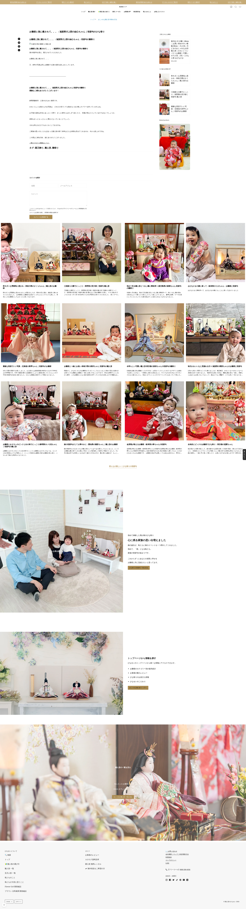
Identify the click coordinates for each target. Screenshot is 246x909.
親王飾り (39, 147)
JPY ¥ (17, 901)
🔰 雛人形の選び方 (12, 864)
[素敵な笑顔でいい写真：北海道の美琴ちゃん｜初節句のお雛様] (30, 332)
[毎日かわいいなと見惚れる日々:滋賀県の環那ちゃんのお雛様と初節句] (215, 332)
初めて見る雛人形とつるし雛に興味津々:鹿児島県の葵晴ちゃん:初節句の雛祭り (154, 287)
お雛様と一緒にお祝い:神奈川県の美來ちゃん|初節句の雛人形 (88, 366)
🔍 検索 (8, 855)
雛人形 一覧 (9, 868)
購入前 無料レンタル (93, 864)
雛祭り (55, 147)
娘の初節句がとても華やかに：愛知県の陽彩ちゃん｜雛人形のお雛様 (91, 444)
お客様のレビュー (92, 855)
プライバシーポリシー (69, 208)
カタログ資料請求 (92, 859)
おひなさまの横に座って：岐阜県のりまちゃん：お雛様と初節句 (213, 286)
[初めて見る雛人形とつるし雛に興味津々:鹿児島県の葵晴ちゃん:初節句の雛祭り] (154, 252)
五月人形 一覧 (10, 873)
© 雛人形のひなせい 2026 (231, 901)
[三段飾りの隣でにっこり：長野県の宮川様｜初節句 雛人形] (91, 252)
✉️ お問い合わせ (171, 851)
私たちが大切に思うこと (14, 882)
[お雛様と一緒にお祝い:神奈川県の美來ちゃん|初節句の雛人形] (91, 332)
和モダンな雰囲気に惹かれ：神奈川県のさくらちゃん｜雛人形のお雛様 (30, 287)
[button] (92, 11)
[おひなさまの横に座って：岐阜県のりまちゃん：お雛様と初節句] (215, 252)
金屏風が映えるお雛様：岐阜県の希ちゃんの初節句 (147, 444)
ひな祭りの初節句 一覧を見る (138, 568)
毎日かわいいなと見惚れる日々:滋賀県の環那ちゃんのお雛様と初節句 (215, 366)
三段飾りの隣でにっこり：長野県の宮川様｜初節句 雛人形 (86, 286)
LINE (167, 863)
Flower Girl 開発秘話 (13, 886)
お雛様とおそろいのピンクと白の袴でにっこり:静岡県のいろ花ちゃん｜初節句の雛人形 (30, 445)
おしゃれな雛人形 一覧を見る (123, 797)
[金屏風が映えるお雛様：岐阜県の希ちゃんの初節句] (154, 411)
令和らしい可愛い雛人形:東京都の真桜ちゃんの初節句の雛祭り (151, 366)
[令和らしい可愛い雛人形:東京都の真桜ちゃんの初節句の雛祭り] (154, 332)
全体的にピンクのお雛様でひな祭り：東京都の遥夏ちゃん (210, 444)
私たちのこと (10, 877)
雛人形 (48, 147)
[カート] (240, 6)
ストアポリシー (171, 860)
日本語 (8, 901)
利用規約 (81, 208)
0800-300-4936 (185, 869)
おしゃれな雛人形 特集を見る (107, 19)
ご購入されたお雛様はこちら (39, 143)
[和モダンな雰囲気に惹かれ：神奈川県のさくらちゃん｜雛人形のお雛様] (30, 252)
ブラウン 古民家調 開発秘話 (16, 891)
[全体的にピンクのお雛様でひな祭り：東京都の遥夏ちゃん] (215, 411)
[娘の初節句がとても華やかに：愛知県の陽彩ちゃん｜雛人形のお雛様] (91, 411)
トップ (92, 19)
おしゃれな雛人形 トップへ (138, 688)
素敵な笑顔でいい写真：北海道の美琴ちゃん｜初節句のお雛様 (27, 366)
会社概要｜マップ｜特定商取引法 (177, 854)
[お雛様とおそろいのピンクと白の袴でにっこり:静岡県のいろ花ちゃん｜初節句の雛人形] (30, 411)
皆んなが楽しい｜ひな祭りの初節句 (123, 466)
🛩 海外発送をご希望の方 (95, 868)
